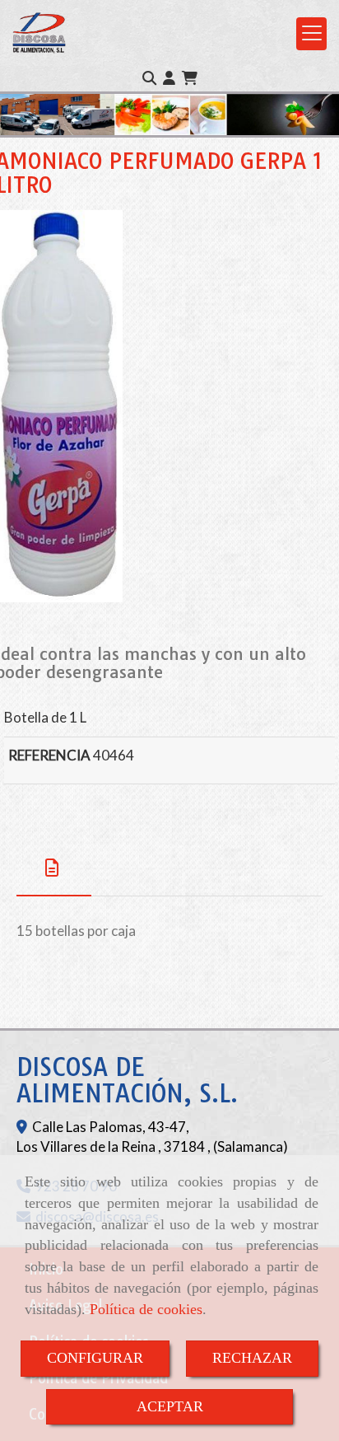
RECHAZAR (252, 1358)
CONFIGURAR (95, 1358)
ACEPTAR (170, 1406)
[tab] (53, 868)
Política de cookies (146, 1309)
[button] (169, 78)
